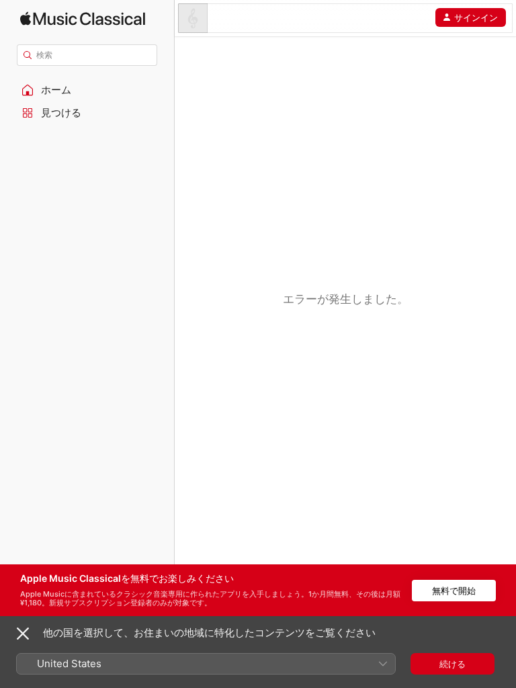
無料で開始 (454, 590)
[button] (87, 90)
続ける (452, 663)
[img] (82, 18)
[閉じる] (23, 634)
